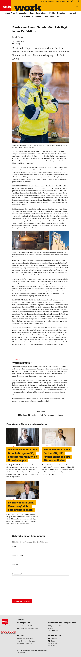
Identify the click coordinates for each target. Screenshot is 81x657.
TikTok (52, 646)
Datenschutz (21, 653)
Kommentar (17, 574)
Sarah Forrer (17, 37)
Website (15, 564)
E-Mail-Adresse (18, 555)
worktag (17, 44)
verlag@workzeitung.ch (24, 643)
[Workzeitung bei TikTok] (78, 1)
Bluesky (53, 641)
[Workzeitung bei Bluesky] (72, 1)
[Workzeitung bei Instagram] (75, 1)
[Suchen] (77, 6)
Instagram (53, 643)
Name (15, 546)
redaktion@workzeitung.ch (26, 641)
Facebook (54, 639)
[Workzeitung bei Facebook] (68, 1)
